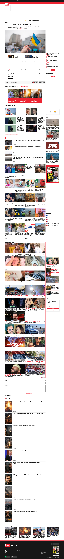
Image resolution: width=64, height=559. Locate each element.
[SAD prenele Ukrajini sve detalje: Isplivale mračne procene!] (8, 430)
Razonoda (18, 550)
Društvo (12, 4)
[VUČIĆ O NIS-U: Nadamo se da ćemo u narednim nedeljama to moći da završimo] (10, 111)
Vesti (5, 549)
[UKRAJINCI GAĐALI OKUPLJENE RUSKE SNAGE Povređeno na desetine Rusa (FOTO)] (8, 142)
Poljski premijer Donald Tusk (13, 69)
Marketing (42, 548)
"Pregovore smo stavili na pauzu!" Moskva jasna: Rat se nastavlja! (25, 511)
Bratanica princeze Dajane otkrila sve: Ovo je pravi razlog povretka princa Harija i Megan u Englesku (39, 536)
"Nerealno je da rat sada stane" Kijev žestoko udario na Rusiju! (24, 499)
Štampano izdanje (50, 165)
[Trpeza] (28, 0)
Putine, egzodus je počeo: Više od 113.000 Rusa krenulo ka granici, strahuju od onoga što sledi (11, 536)
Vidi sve (53, 76)
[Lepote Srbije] (19, 0)
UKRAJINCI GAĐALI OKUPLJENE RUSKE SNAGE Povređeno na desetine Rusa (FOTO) (28, 140)
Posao (42, 553)
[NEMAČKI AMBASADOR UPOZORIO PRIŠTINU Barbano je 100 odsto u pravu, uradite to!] (28, 56)
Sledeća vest (39, 59)
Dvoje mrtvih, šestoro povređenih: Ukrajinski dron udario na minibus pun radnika (28, 413)
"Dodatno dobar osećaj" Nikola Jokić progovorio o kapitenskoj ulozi (52, 67)
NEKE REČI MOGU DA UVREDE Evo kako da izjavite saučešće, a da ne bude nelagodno (20, 56)
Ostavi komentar (29, 393)
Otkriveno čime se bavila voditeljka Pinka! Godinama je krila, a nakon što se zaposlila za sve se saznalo (52, 161)
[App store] (42, 82)
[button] (30, 28)
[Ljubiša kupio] (52, 134)
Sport (5, 552)
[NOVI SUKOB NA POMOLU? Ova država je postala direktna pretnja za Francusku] (8, 148)
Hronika (6, 551)
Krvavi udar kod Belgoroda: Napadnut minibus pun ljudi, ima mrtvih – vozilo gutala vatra (24, 536)
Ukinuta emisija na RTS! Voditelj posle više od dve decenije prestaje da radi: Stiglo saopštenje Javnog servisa (52, 151)
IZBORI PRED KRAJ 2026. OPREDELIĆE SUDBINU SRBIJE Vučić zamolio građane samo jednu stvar (20, 119)
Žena (17, 551)
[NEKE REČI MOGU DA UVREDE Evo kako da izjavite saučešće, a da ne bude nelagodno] (11, 56)
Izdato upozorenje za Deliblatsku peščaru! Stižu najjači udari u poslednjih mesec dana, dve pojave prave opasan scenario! (52, 128)
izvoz (10, 134)
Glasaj (53, 308)
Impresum (42, 551)
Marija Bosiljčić (21, 28)
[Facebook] (51, 544)
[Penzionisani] (38, 0)
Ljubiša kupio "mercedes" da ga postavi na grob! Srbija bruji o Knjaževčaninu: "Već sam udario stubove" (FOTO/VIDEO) (51, 139)
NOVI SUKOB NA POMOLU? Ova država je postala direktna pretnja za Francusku (27, 146)
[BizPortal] (13, 0)
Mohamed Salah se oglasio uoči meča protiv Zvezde (53, 54)
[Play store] (35, 82)
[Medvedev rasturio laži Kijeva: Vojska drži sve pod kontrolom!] (8, 455)
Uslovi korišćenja (43, 552)
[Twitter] (58, 544)
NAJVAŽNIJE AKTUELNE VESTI (22, 86)
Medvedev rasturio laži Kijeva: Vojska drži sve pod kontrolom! (24, 450)
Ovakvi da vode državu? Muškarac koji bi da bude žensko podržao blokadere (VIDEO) (53, 64)
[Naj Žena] (24, 0)
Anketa (47, 298)
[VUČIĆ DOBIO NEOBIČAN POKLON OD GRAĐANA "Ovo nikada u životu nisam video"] (31, 128)
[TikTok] (55, 544)
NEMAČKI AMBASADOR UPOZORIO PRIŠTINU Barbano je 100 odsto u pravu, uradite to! (36, 56)
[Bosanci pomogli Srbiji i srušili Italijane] (53, 531)
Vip (17, 549)
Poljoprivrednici (15, 134)
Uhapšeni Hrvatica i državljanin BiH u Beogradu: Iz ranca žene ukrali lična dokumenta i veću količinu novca (52, 60)
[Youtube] (57, 544)
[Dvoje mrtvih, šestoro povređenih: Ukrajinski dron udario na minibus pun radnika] (8, 418)
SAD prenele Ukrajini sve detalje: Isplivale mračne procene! (24, 425)
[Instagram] (53, 544)
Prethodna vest (11, 59)
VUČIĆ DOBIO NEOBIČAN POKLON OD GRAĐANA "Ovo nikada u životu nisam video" (41, 127)
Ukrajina (6, 22)
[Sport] (32, 0)
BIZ (5, 550)
